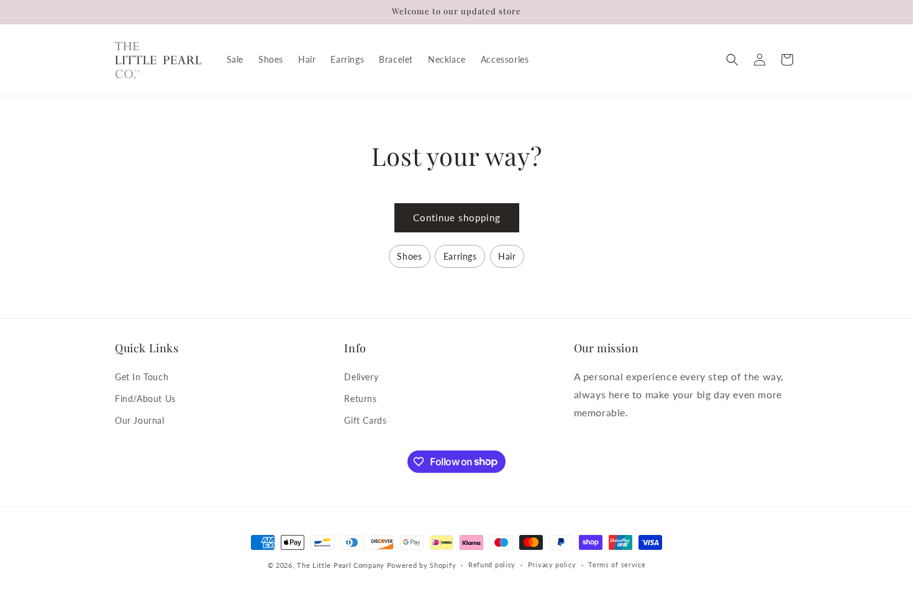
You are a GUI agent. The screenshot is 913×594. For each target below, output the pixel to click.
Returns (360, 398)
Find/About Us (145, 398)
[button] (732, 59)
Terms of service (616, 564)
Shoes (409, 256)
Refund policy (492, 564)
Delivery (361, 377)
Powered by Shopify (422, 565)
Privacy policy (552, 564)
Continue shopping (457, 217)
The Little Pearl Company (340, 565)
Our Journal (140, 420)
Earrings (460, 256)
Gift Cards (365, 420)
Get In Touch (141, 377)
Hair (507, 256)
